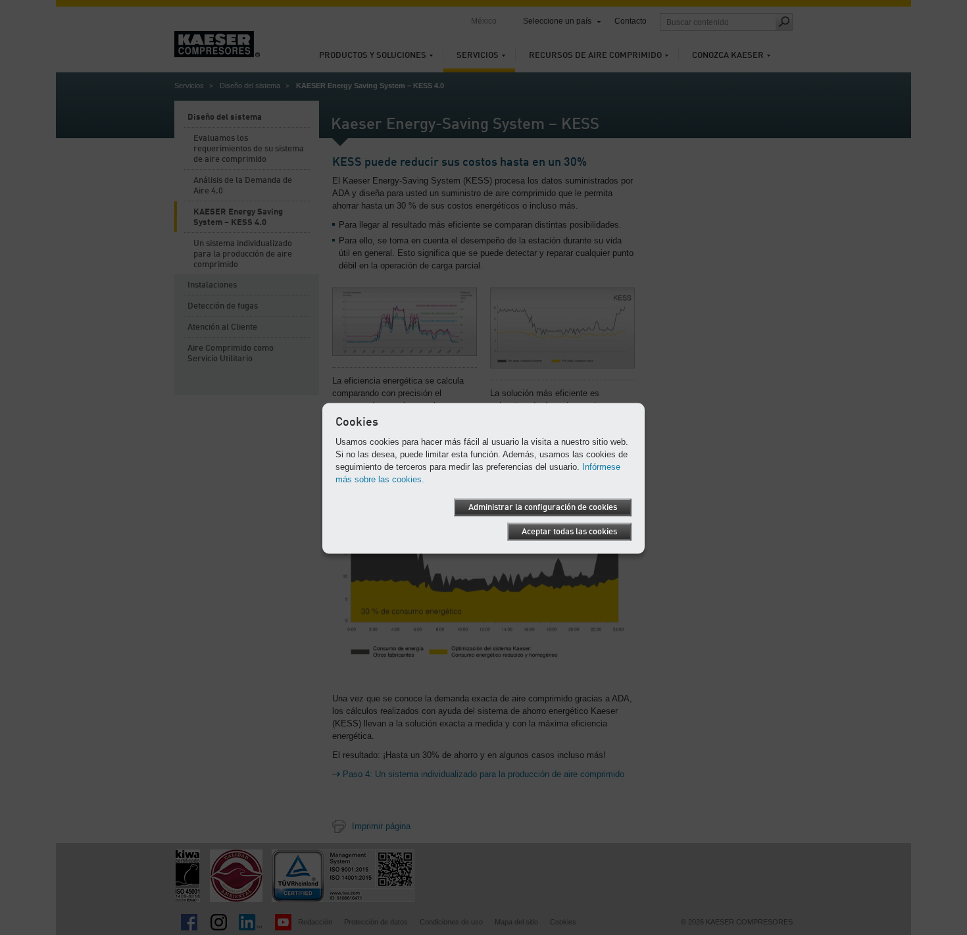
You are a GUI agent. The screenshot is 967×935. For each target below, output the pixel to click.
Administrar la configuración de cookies (542, 507)
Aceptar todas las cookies (569, 531)
